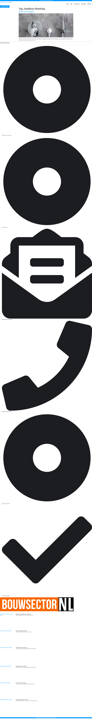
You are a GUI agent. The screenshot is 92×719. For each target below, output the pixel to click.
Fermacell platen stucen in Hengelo (22, 699)
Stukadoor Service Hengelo (6, 2)
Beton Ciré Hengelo (26, 12)
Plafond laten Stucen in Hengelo (21, 666)
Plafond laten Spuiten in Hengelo (21, 647)
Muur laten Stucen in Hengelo (21, 682)
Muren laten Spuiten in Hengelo (21, 630)
